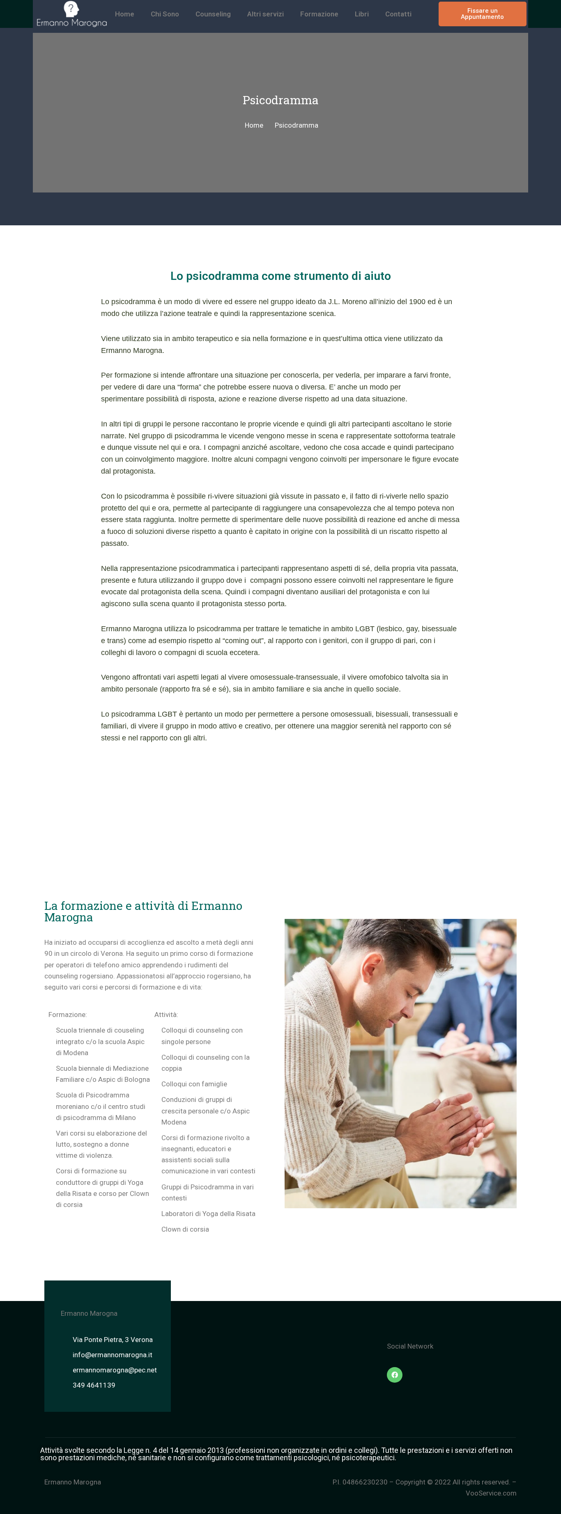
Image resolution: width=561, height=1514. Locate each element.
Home (124, 14)
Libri (362, 14)
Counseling (213, 14)
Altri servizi (265, 14)
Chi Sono (165, 14)
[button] (482, 14)
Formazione (319, 14)
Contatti (398, 14)
